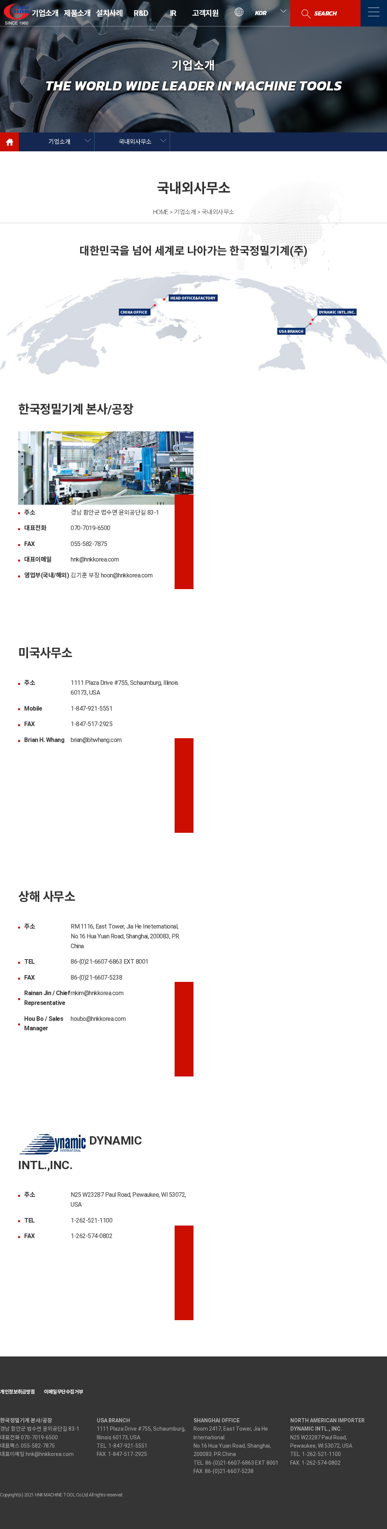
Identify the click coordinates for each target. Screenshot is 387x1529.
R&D (141, 13)
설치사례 (109, 13)
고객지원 (205, 13)
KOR (260, 12)
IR (173, 13)
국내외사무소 (135, 141)
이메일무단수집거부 (63, 1392)
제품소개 (77, 13)
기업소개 (45, 13)
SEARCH (325, 13)
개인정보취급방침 (17, 1392)
